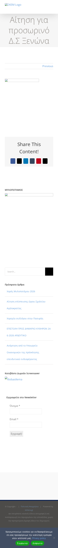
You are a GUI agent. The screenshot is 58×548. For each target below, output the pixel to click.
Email (14, 419)
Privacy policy (39, 538)
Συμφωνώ (22, 543)
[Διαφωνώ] (54, 537)
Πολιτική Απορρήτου (30, 506)
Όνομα (15, 406)
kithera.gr (29, 510)
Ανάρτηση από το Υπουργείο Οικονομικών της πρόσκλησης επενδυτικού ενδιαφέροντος (23, 352)
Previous (47, 66)
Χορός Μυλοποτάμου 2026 (21, 291)
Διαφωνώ (38, 543)
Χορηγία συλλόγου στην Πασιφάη (25, 318)
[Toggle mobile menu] (52, 8)
